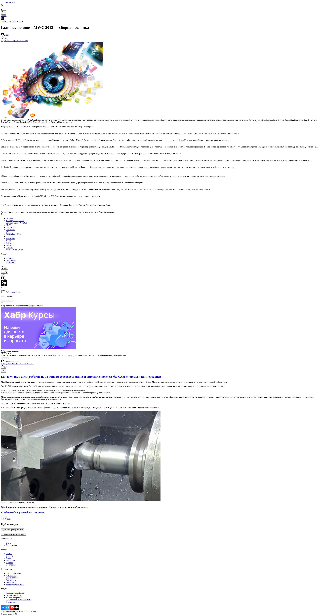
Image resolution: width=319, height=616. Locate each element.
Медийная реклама (14, 595)
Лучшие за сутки (8, 530)
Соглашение (11, 582)
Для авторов (11, 575)
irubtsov (4, 21)
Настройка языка (8, 611)
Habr (14, 614)
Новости (9, 556)
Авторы (9, 563)
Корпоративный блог (15, 593)
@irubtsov (16, 292)
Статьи (9, 554)
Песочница (10, 565)
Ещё (8, 519)
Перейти (5, 358)
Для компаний (12, 578)
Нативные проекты (14, 597)
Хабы (8, 558)
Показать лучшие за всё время (13, 534)
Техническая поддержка (26, 611)
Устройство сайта (13, 573)
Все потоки (10, 2)
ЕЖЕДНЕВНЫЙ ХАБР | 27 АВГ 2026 (17, 364)
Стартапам (10, 602)
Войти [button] (3, 16)
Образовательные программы (18, 600)
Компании (10, 560)
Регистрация (11, 545)
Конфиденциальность (15, 584)
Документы (11, 580)
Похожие (20, 530)
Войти (8, 543)
